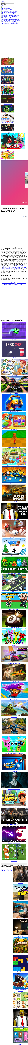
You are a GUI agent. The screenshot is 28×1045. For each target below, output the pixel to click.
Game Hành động (14, 19)
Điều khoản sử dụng (7, 870)
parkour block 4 (18, 284)
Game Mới (12, 7)
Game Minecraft (13, 13)
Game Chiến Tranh (21, 283)
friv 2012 (12, 284)
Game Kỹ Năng (13, 21)
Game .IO (8, 17)
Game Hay (9, 8)
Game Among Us (14, 16)
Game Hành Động (11, 283)
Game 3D (4, 283)
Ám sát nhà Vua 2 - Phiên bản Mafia (11, 267)
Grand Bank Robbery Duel (13, 268)
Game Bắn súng (13, 11)
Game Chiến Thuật (15, 20)
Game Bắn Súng (6, 284)
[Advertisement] (14, 42)
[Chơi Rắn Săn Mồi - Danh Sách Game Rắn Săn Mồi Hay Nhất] (2, 1)
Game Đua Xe (12, 12)
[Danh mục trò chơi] (2, 5)
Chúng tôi (3, 869)
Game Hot (9, 9)
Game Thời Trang (14, 15)
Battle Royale (14, 23)
